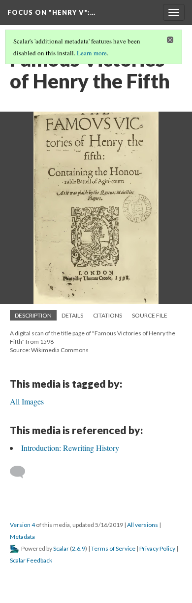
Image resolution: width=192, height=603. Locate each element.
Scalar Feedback (31, 560)
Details (72, 315)
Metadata (22, 536)
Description (33, 315)
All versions (142, 524)
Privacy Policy (157, 548)
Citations (107, 315)
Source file (149, 315)
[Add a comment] (22, 472)
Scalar (61, 548)
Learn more (92, 52)
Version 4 (22, 524)
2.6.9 (78, 548)
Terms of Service (113, 548)
